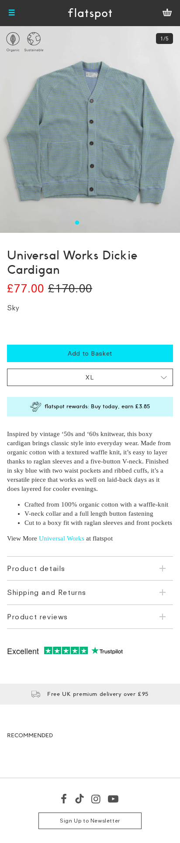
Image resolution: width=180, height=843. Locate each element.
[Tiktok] (79, 799)
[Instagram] (96, 799)
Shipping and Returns (47, 592)
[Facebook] (64, 799)
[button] (77, 223)
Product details (36, 568)
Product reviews (37, 616)
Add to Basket (90, 353)
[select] (90, 377)
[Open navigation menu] (12, 13)
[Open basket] (167, 13)
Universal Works (61, 538)
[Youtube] (113, 799)
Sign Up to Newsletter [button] (90, 820)
